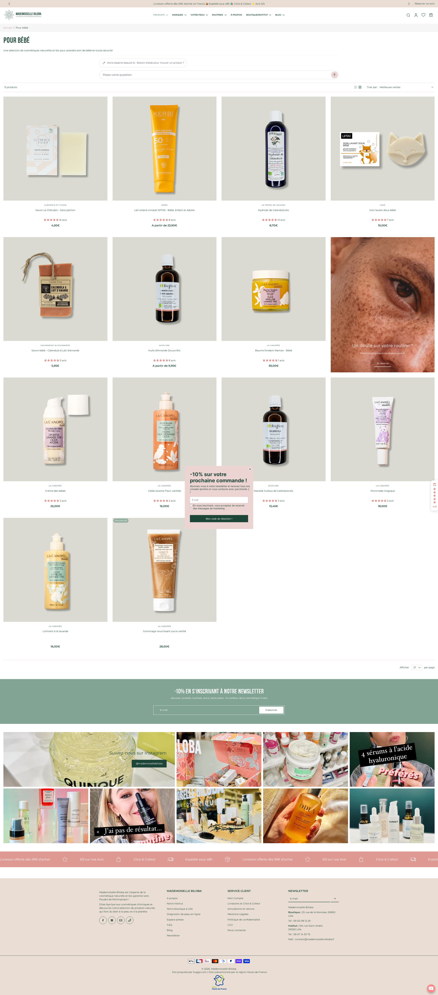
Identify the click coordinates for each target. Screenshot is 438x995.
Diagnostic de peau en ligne (183, 914)
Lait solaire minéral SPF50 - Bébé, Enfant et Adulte (164, 210)
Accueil (7, 27)
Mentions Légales (238, 914)
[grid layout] (360, 87)
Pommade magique (383, 490)
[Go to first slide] (409, 4)
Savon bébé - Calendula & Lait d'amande (55, 350)
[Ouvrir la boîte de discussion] (431, 988)
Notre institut (175, 903)
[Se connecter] (416, 15)
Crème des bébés (55, 490)
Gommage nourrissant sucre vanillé (164, 631)
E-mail (294, 898)
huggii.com (200, 972)
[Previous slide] (9, 4)
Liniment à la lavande (55, 631)
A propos (172, 898)
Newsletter (173, 935)
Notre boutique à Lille (180, 908)
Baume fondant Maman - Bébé (273, 350)
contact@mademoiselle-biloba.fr (314, 939)
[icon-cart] (431, 14)
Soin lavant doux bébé (382, 210)
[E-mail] (121, 920)
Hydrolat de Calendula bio (273, 210)
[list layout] (356, 87)
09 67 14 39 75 (301, 934)
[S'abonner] (335, 898)
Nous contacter (237, 930)
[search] (408, 14)
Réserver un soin (425, 3)
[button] (434, 495)
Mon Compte (235, 898)
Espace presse (175, 919)
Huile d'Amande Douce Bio (164, 350)
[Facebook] (103, 920)
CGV (230, 924)
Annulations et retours (241, 908)
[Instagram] (112, 920)
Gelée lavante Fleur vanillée (164, 490)
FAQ (169, 924)
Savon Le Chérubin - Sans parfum (55, 210)
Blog (170, 930)
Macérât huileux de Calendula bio (273, 490)
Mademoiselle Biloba (223, 968)
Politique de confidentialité (244, 919)
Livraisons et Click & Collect (244, 903)
